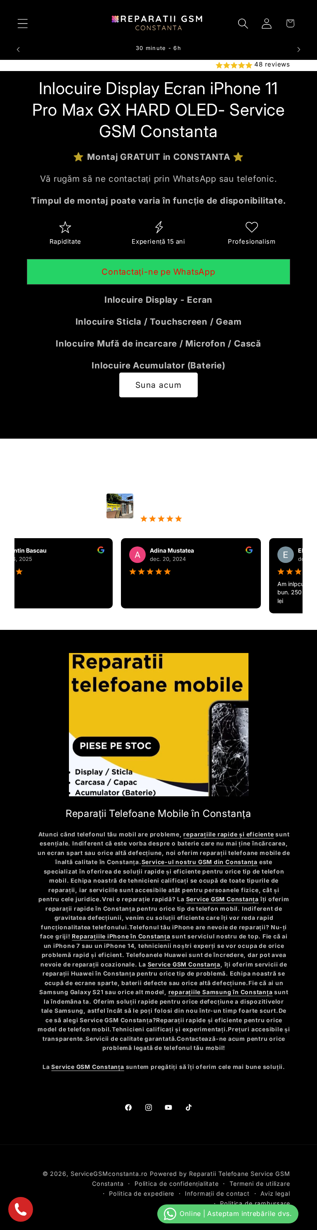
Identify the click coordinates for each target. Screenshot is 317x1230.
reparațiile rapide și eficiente (228, 834)
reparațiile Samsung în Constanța (220, 992)
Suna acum (158, 385)
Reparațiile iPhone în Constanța (121, 936)
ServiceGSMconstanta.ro (109, 1173)
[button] (22, 23)
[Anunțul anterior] (18, 49)
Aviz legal (275, 1193)
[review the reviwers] (87, 551)
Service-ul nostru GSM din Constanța (200, 862)
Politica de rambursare (255, 1203)
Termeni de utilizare (259, 1183)
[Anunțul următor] (299, 49)
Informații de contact (217, 1193)
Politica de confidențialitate (177, 1183)
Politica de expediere (141, 1193)
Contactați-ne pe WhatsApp (158, 272)
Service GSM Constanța (222, 899)
